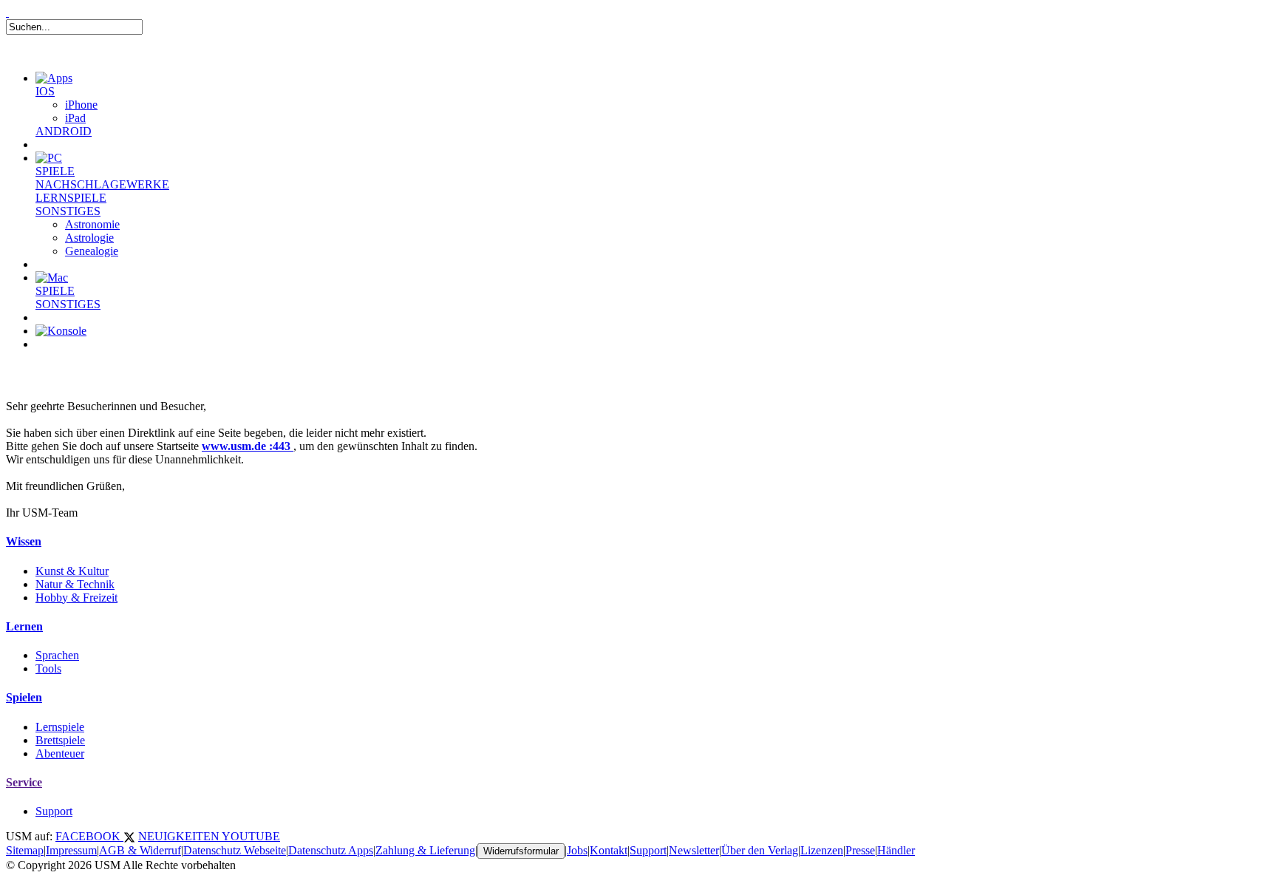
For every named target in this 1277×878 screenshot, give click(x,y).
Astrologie (89, 237)
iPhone (81, 104)
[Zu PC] (48, 158)
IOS (45, 91)
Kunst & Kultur (72, 571)
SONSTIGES (68, 211)
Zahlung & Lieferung (425, 850)
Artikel (69, 362)
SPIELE (55, 171)
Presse (860, 850)
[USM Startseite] (7, 12)
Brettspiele (60, 740)
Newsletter (694, 850)
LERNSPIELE (70, 197)
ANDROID (63, 131)
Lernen (24, 626)
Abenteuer (59, 753)
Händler (896, 850)
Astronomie (92, 224)
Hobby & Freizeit (76, 597)
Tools (48, 668)
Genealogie (91, 251)
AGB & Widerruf (140, 850)
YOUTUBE (251, 836)
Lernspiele (59, 727)
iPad (75, 118)
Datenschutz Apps (330, 850)
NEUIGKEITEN (180, 836)
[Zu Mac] (51, 277)
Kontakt (608, 850)
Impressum (71, 850)
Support (53, 811)
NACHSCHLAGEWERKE (102, 184)
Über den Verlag (759, 850)
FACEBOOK (89, 836)
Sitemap (25, 850)
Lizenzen (821, 850)
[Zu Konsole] (60, 330)
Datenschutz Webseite (234, 850)
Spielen (24, 697)
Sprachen (57, 655)
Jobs (577, 850)
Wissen (23, 541)
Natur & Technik (75, 584)
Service (24, 782)
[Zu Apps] (53, 78)
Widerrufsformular (521, 851)
